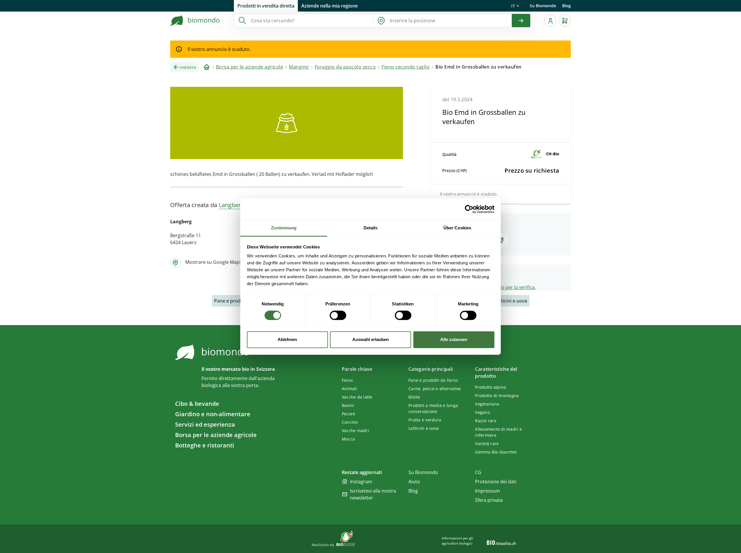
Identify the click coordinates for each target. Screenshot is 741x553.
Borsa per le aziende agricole (216, 435)
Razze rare (485, 420)
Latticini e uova (510, 301)
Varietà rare (487, 443)
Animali (349, 388)
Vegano (482, 412)
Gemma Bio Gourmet (496, 452)
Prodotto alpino (490, 387)
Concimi (350, 422)
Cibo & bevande (197, 404)
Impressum (487, 491)
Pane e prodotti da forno (433, 380)
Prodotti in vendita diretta (265, 6)
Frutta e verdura (424, 420)
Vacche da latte (357, 397)
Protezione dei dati (495, 481)
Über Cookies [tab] (457, 227)
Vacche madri (355, 430)
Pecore (348, 413)
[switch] (338, 315)
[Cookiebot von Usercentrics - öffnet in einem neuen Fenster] (469, 209)
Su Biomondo (543, 5)
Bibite (414, 397)
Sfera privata (489, 500)
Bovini (348, 405)
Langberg (231, 205)
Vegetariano (487, 404)
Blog (566, 5)
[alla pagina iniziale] (195, 20)
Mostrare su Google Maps (213, 262)
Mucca (348, 439)
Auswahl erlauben (370, 339)
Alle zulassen (453, 339)
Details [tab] (371, 227)
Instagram (361, 481)
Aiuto (414, 481)
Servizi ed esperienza (205, 424)
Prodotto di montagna (497, 395)
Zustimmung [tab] (284, 227)
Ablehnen (287, 339)
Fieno (347, 380)
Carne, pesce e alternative (434, 388)
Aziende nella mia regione (329, 6)
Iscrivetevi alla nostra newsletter (373, 494)
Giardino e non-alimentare (212, 414)
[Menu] (550, 20)
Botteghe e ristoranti (204, 445)
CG (478, 472)
